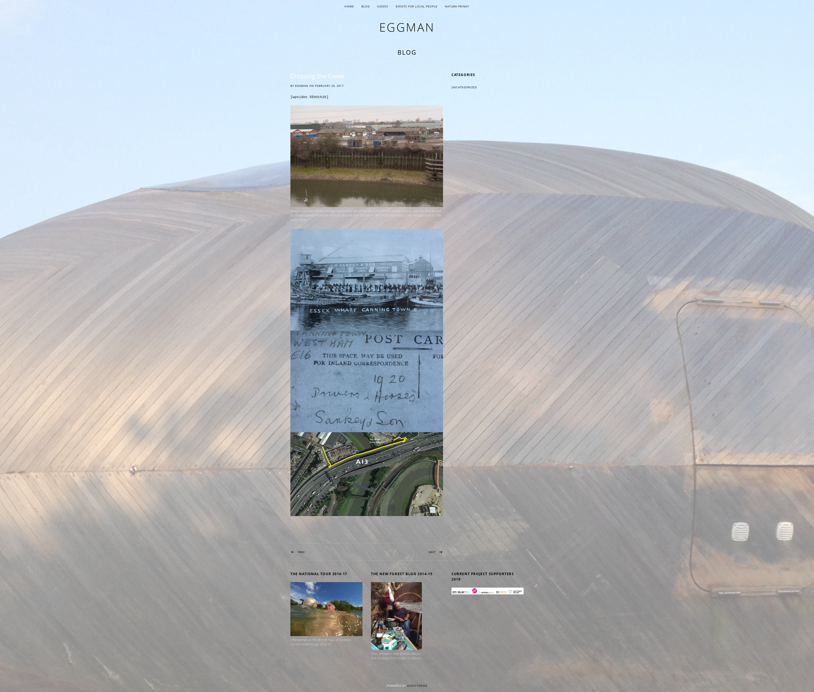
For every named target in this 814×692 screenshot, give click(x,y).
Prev (301, 552)
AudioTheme (417, 686)
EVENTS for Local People (417, 6)
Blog (365, 6)
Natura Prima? (457, 6)
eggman (407, 27)
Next (432, 552)
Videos (382, 6)
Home (349, 6)
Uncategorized (464, 87)
